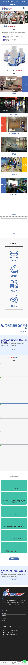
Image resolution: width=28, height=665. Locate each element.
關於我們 (4, 620)
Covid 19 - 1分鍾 (14, 488)
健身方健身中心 (14, 114)
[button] (1, 17)
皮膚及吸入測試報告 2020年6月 (14, 551)
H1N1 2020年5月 (14, 514)
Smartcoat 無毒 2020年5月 (14, 539)
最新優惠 (4, 618)
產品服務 (4, 613)
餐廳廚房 (14, 214)
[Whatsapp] (24, 661)
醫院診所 (14, 154)
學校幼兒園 (14, 174)
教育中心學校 (14, 194)
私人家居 (14, 93)
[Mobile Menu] (26, 7)
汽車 (14, 233)
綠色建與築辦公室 (14, 134)
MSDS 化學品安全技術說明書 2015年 (14, 526)
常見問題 (4, 615)
